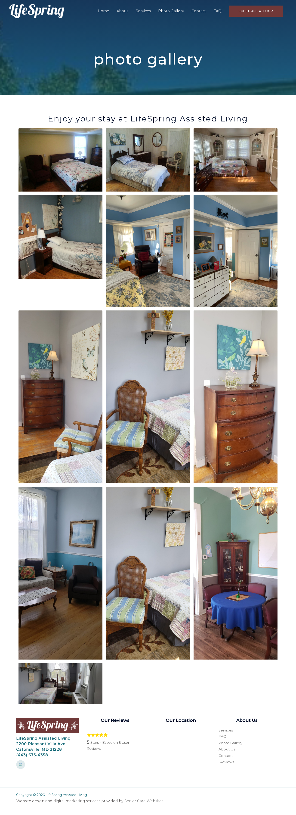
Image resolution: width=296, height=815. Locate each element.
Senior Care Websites (143, 801)
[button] (256, 11)
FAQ (218, 11)
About (122, 11)
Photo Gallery (171, 11)
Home (103, 11)
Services (143, 11)
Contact (198, 11)
